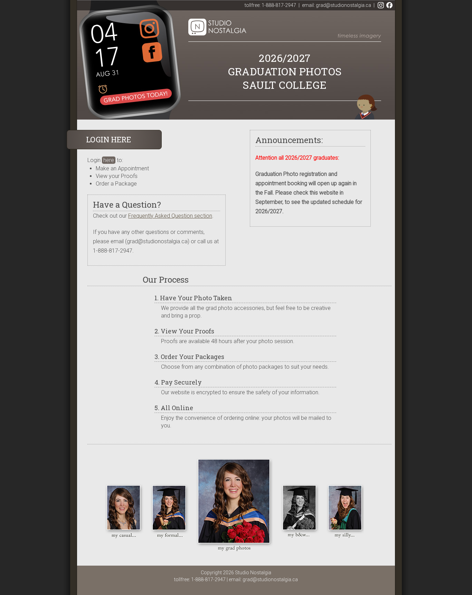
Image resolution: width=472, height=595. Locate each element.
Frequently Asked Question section (170, 215)
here (108, 160)
